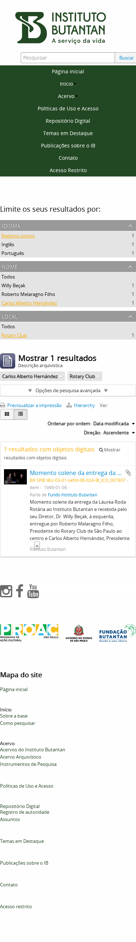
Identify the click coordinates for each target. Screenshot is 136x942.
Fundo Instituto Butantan (72, 495)
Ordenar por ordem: (69, 423)
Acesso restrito (16, 906)
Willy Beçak (13, 285)
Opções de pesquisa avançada (68, 390)
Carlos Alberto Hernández (29, 303)
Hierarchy (84, 405)
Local (10, 316)
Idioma (11, 225)
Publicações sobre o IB (68, 145)
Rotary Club (14, 335)
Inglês (7, 244)
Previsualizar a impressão (34, 405)
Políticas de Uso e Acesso (68, 108)
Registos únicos (18, 235)
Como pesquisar (17, 723)
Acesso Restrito (68, 170)
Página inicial (68, 71)
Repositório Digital (68, 120)
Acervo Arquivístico (20, 757)
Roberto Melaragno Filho (28, 294)
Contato (68, 157)
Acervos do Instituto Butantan (32, 749)
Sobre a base (14, 715)
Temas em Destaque (68, 133)
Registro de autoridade (24, 812)
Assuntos (10, 819)
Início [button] (66, 83)
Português (12, 253)
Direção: (92, 432)
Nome (10, 266)
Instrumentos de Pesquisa (28, 764)
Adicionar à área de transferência (128, 472)
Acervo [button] (66, 96)
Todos (8, 276)
